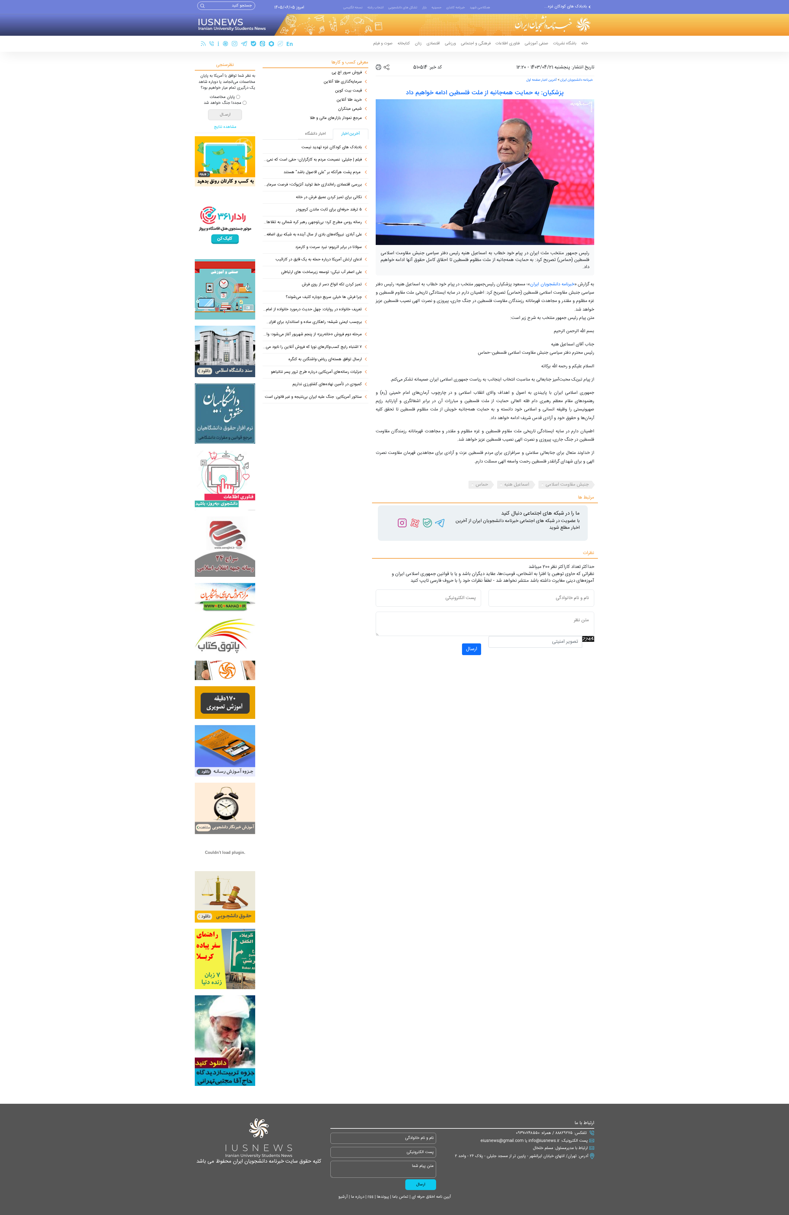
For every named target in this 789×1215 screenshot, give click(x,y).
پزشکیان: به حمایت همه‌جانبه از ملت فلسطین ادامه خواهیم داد (485, 93)
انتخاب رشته (375, 7)
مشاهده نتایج (225, 127)
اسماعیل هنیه (516, 484)
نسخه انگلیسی (352, 7)
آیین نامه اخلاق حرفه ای (431, 1196)
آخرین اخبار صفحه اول (541, 80)
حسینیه (436, 7)
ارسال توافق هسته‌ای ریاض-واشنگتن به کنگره (325, 360)
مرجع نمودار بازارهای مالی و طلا (336, 118)
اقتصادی (433, 43)
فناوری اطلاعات (508, 43)
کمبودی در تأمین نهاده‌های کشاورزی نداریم (327, 384)
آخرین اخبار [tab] (350, 133)
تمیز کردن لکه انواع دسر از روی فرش (332, 285)
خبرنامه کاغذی (455, 7)
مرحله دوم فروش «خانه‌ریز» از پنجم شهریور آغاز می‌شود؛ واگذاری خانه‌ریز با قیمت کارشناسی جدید (312, 335)
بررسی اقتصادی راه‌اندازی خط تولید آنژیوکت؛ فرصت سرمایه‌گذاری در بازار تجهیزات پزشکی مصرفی (312, 185)
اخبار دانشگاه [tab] (315, 133)
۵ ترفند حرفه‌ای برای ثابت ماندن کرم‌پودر (329, 210)
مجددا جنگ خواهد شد (222, 103)
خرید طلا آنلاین (349, 100)
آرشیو (343, 1196)
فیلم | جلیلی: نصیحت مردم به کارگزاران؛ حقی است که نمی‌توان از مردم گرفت (312, 160)
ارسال (471, 649)
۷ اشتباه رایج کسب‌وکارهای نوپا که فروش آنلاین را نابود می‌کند (312, 347)
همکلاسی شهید (480, 7)
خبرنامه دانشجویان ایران (576, 80)
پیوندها (382, 1196)
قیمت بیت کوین (348, 91)
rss (370, 1196)
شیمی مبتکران (350, 109)
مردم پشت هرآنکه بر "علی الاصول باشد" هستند (323, 172)
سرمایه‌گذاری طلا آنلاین (343, 82)
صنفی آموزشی (536, 43)
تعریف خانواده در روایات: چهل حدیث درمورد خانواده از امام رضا (312, 310)
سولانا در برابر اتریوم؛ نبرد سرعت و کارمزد (328, 247)
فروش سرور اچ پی (347, 73)
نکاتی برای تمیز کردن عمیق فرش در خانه (329, 197)
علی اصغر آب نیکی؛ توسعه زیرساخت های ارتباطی (321, 272)
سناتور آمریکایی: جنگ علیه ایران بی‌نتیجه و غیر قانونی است (313, 397)
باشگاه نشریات (564, 43)
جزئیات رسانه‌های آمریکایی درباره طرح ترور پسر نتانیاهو (316, 372)
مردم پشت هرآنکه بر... (567, 6)
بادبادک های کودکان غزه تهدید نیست (331, 148)
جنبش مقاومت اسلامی (567, 484)
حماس (482, 484)
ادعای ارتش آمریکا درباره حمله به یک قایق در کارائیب (319, 260)
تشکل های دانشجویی (402, 7)
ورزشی (450, 43)
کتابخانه (404, 43)
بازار (424, 7)
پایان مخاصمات (222, 97)
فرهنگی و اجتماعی (476, 43)
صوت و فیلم (383, 43)
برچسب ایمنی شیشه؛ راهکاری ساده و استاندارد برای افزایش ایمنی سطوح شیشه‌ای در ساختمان (312, 322)
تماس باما (399, 1196)
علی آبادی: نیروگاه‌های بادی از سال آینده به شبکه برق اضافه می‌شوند (312, 235)
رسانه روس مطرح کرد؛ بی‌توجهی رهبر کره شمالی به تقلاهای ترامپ (312, 222)
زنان (418, 43)
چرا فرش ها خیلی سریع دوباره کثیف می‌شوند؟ (324, 297)
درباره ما (357, 1196)
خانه (584, 43)
